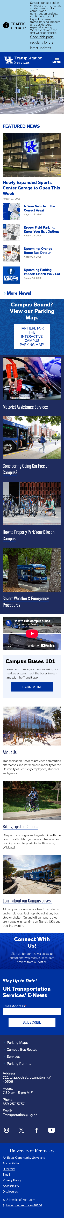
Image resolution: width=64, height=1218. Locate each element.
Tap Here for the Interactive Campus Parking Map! (32, 336)
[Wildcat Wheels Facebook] (36, 1131)
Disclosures (10, 1191)
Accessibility (11, 1185)
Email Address (14, 1006)
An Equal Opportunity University (24, 1157)
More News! (19, 293)
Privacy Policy (12, 1180)
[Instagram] (6, 1131)
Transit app (30, 677)
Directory (9, 1169)
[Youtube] (51, 1131)
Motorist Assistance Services (25, 407)
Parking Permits (19, 1063)
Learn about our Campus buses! (27, 901)
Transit (43, 921)
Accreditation (11, 1163)
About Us (10, 752)
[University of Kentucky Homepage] (32, 1151)
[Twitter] (21, 1131)
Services (13, 1056)
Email (6, 1174)
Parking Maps (17, 1042)
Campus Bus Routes (22, 1049)
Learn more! (31, 687)
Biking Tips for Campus (20, 827)
